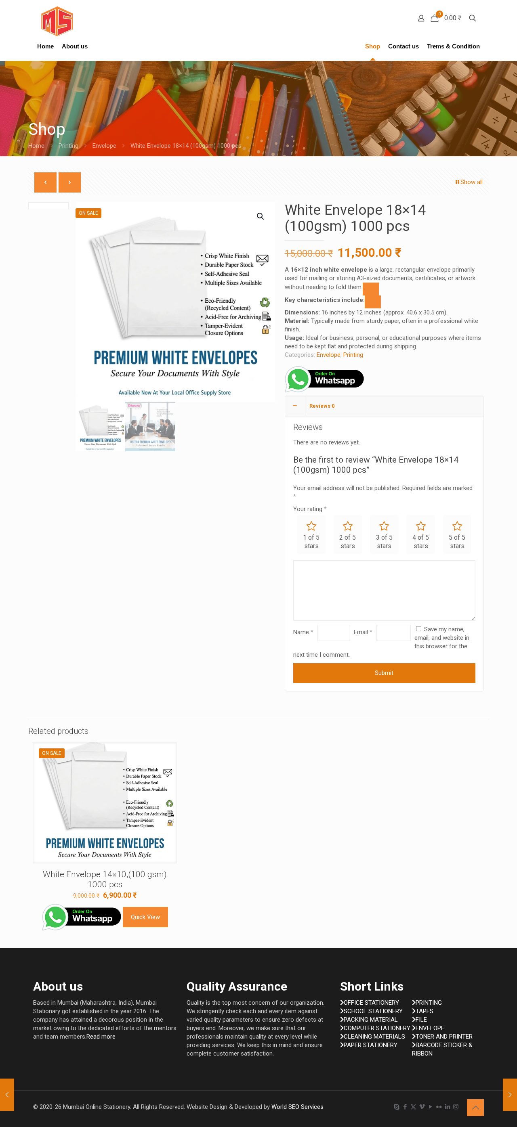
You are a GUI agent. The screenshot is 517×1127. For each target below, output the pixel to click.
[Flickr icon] (439, 1106)
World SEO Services (297, 1106)
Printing (68, 145)
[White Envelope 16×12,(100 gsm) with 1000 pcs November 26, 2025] (7, 1095)
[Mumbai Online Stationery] (57, 21)
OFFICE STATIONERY (371, 1002)
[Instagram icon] (456, 1106)
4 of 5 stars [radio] (420, 542)
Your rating (310, 509)
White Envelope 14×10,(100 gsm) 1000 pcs (105, 879)
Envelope (104, 145)
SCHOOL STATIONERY (373, 1011)
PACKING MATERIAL (371, 1019)
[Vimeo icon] (422, 1106)
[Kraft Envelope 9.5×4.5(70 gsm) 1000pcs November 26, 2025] (510, 1095)
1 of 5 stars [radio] (311, 542)
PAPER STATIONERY (370, 1045)
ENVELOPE (430, 1028)
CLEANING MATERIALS (374, 1036)
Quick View (145, 917)
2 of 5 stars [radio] (347, 542)
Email (363, 632)
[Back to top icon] (475, 1107)
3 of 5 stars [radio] (384, 542)
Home (36, 145)
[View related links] (371, 289)
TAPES (424, 1011)
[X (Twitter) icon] (413, 1106)
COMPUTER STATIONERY (377, 1028)
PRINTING (429, 1002)
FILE (421, 1019)
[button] (261, 216)
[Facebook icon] (405, 1106)
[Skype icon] (396, 1106)
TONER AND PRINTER (444, 1036)
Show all (471, 182)
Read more (101, 1036)
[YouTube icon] (430, 1106)
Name (303, 632)
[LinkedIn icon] (447, 1106)
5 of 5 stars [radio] (457, 542)
